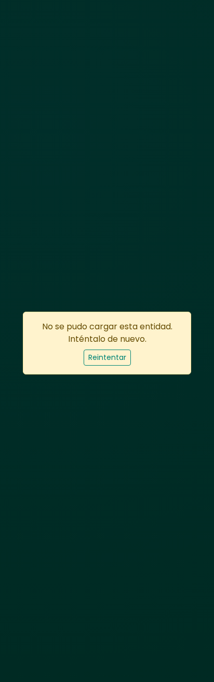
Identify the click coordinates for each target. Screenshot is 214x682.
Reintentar (107, 357)
